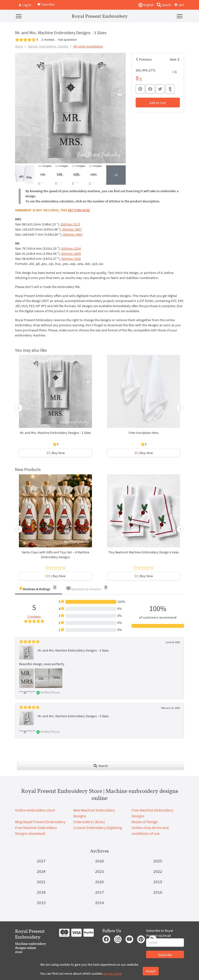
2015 (41, 902)
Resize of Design (145, 821)
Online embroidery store (35, 810)
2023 (99, 871)
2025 (157, 861)
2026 (99, 861)
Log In (26, 5)
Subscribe (165, 955)
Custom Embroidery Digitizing (97, 827)
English (148, 5)
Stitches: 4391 (73, 234)
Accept (151, 971)
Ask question (67, 39)
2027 (41, 861)
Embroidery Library (89, 821)
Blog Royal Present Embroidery (40, 821)
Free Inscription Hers (143, 432)
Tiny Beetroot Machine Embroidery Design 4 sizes (143, 552)
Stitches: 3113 (70, 224)
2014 (99, 902)
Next (173, 59)
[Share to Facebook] (150, 89)
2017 (99, 892)
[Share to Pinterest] (140, 89)
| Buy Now (55, 453)
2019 (157, 881)
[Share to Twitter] (160, 89)
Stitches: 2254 (71, 248)
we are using (112, 973)
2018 (41, 892)
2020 (99, 881)
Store (19, 46)
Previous (145, 59)
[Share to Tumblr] (170, 89)
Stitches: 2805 (71, 253)
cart (181, 5)
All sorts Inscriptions (88, 46)
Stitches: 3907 (72, 229)
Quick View (55, 394)
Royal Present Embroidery (100, 16)
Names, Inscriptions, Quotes (48, 46)
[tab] (38, 589)
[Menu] (19, 16)
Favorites (48, 4)
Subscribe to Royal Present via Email (159, 933)
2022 (157, 871)
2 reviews (48, 39)
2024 (41, 871)
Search (103, 766)
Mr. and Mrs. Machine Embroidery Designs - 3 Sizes (55, 432)
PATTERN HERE (79, 210)
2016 (157, 892)
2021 (41, 881)
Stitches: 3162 (71, 258)
